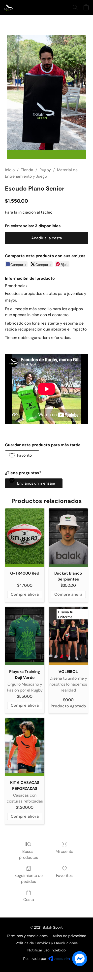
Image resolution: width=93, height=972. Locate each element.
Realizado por (35, 958)
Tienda (27, 169)
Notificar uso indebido (46, 950)
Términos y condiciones (27, 936)
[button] (9, 7)
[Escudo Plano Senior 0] (46, 97)
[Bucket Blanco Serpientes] (68, 537)
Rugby (45, 169)
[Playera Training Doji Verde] (24, 636)
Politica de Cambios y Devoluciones (46, 943)
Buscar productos (28, 854)
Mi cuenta (64, 851)
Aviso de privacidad (69, 936)
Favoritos (64, 875)
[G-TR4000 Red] (24, 537)
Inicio (10, 169)
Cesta (28, 899)
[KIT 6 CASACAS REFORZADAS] (24, 747)
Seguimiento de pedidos (28, 878)
